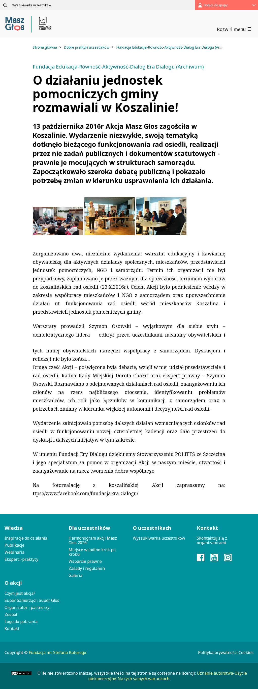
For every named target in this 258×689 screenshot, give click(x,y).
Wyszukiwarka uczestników (159, 538)
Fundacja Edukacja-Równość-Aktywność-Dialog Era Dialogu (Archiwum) (175, 47)
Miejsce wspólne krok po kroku (92, 552)
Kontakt (12, 628)
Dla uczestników (89, 527)
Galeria (75, 575)
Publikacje (14, 545)
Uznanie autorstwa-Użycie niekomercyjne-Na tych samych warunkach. (167, 675)
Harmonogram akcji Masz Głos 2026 (93, 540)
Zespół (11, 614)
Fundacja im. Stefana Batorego (57, 652)
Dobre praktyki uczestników (87, 47)
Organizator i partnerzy (27, 607)
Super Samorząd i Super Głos (32, 600)
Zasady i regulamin (87, 568)
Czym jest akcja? (20, 593)
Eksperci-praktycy (21, 559)
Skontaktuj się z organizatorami (212, 540)
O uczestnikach (152, 527)
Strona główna (45, 47)
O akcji (13, 582)
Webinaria (14, 552)
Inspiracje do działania (26, 538)
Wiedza (14, 527)
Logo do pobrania (21, 621)
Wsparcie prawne (85, 561)
